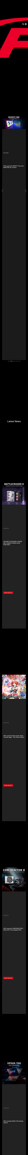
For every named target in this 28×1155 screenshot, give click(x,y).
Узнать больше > (8, 592)
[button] (3, 190)
